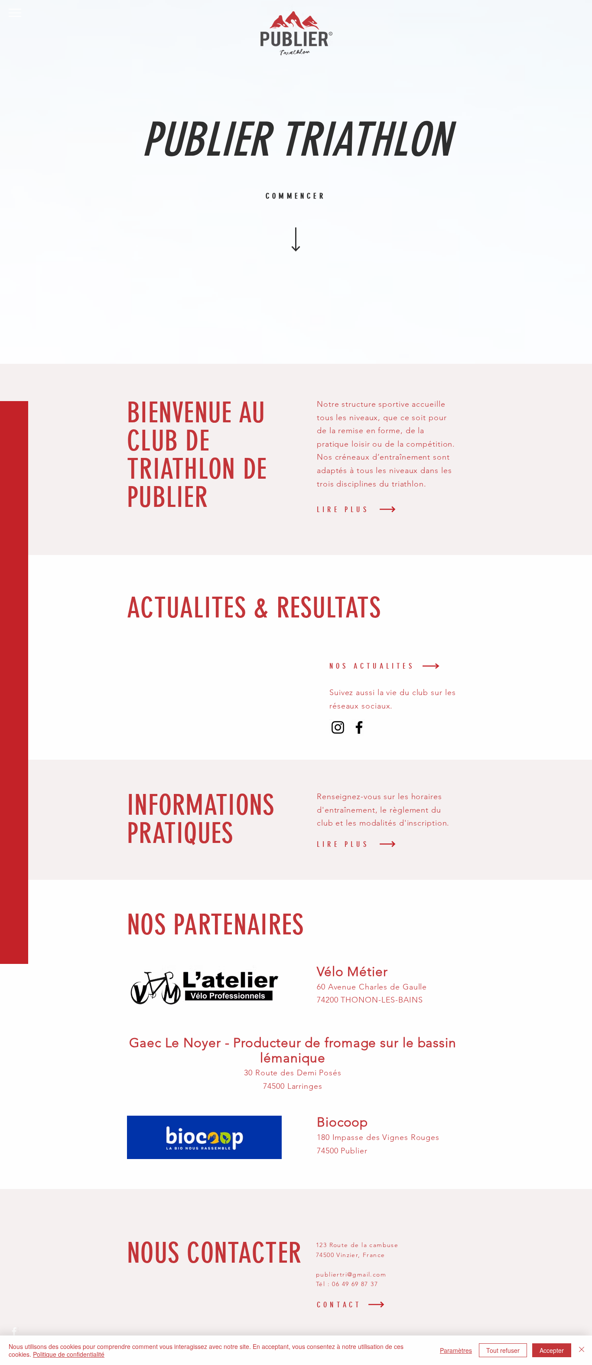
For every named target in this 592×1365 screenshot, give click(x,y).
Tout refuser (503, 1350)
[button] (15, 13)
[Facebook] (359, 727)
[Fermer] (581, 1350)
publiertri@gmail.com (351, 1274)
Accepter (552, 1350)
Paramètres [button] (456, 1350)
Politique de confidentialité (68, 1354)
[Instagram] (337, 727)
